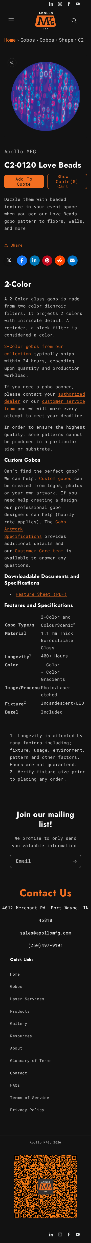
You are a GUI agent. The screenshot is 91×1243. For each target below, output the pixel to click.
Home (10, 40)
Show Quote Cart (67, 181)
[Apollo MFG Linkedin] (51, 4)
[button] (11, 20)
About (16, 1048)
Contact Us (45, 892)
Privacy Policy (27, 1109)
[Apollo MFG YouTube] (77, 4)
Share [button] (17, 245)
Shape (66, 40)
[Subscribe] (75, 861)
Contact (18, 1072)
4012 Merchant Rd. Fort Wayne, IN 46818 (45, 914)
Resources (21, 1035)
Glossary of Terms (31, 1060)
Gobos (27, 40)
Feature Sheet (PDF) (41, 594)
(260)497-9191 (45, 945)
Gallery (18, 1023)
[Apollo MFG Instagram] (60, 4)
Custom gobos (55, 478)
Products (20, 1011)
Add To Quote (23, 181)
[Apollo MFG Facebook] (68, 4)
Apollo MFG (40, 1142)
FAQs (15, 1085)
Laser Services (27, 998)
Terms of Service (29, 1097)
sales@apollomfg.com (45, 932)
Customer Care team (39, 550)
